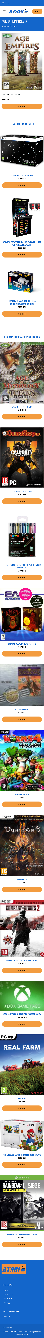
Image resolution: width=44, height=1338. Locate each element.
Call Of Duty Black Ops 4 (22, 491)
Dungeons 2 (22, 879)
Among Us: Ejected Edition (22, 175)
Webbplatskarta (22, 1334)
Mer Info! (22, 106)
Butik (37, 11)
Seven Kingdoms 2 (22, 709)
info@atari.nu (6, 3)
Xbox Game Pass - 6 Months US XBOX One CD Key (22, 1014)
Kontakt (13, 1332)
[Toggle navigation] (4, 11)
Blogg (7, 1302)
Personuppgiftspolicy (32, 1332)
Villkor (19, 1332)
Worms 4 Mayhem (22, 794)
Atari (7, 1290)
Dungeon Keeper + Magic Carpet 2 (22, 643)
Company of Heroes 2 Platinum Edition (22, 960)
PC (19, 94)
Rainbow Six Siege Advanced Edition (22, 1234)
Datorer (14, 94)
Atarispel (8, 1298)
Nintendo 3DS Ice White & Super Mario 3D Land (22, 1155)
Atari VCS (8, 1294)
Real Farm (22, 1098)
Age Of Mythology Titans (22, 406)
